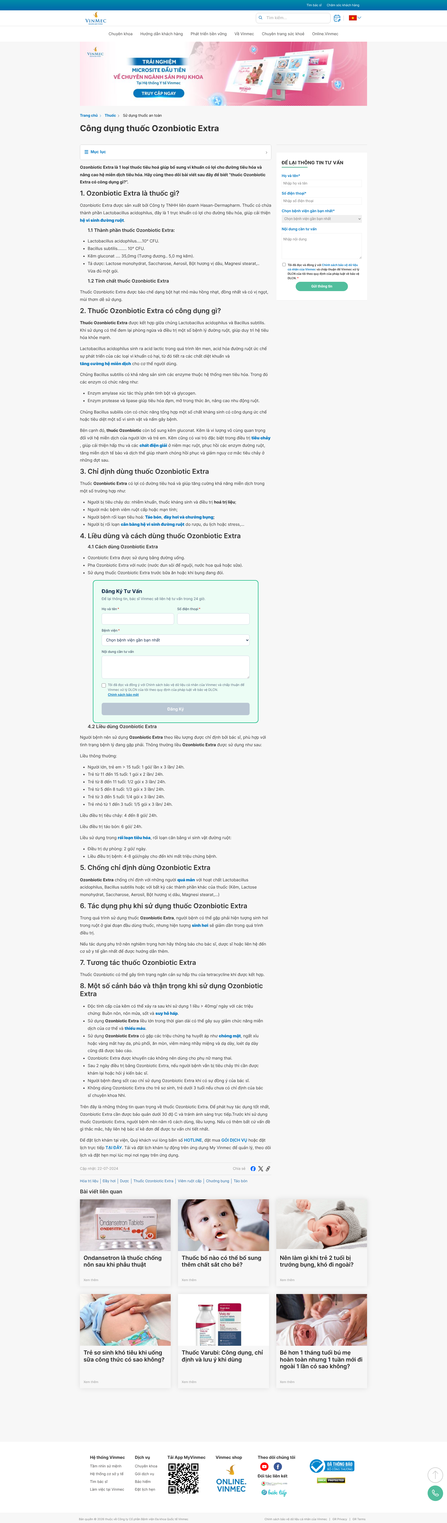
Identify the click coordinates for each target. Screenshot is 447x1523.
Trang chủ (89, 115)
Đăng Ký (175, 709)
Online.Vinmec (325, 33)
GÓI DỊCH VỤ (234, 1140)
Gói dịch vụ (144, 1474)
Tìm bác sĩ (314, 5)
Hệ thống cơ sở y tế (107, 1474)
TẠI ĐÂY (114, 1147)
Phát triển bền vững (209, 33)
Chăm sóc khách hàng (343, 5)
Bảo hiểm (143, 1482)
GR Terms (359, 1519)
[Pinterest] (268, 1168)
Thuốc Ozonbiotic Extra (153, 1181)
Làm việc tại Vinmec (107, 1489)
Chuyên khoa (121, 33)
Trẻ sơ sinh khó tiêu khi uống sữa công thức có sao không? (124, 1356)
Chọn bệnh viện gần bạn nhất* (308, 211)
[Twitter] (260, 1168)
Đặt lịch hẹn (145, 1489)
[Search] (260, 18)
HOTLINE (193, 1140)
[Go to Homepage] (95, 18)
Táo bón (240, 1181)
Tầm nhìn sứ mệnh (106, 1466)
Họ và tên (110, 609)
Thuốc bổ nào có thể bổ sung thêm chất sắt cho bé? (221, 1261)
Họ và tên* (291, 176)
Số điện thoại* (294, 193)
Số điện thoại (188, 609)
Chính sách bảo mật (123, 695)
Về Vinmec (244, 33)
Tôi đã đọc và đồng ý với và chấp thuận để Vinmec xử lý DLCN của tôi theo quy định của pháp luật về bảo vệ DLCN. (323, 271)
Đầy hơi (109, 1181)
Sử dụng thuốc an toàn (142, 115)
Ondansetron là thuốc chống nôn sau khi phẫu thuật (123, 1261)
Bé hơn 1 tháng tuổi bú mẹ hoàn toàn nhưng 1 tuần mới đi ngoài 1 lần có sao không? (321, 1359)
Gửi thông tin (321, 286)
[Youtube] (264, 1466)
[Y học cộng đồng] (274, 1483)
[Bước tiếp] (274, 1493)
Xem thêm (91, 1280)
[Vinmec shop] (231, 1478)
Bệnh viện (111, 631)
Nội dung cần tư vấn (118, 652)
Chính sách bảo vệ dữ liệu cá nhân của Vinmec (296, 1519)
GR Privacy (339, 1519)
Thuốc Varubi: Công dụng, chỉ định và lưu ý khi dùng (222, 1356)
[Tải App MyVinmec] (183, 1478)
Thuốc (110, 115)
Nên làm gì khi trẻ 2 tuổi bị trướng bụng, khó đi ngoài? (317, 1261)
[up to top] (435, 1475)
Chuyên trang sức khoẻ (283, 33)
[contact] (435, 1493)
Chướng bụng (217, 1181)
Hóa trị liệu (89, 1181)
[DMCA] (331, 1480)
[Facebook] (253, 1168)
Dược (124, 1181)
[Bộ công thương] (331, 1466)
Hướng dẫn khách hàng (161, 33)
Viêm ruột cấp (190, 1181)
